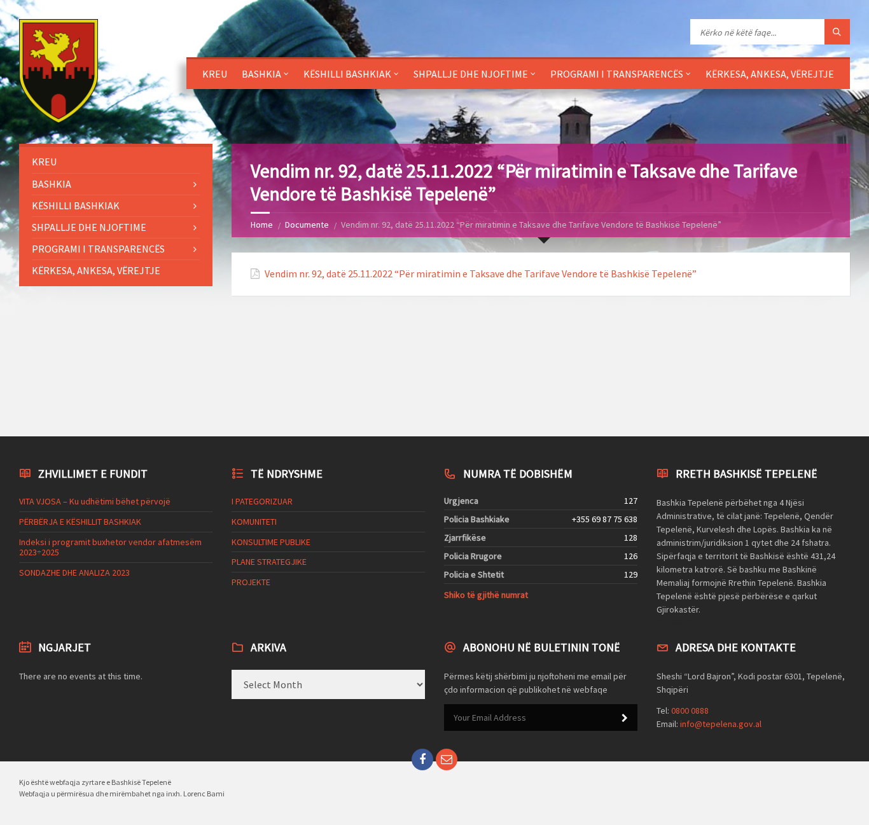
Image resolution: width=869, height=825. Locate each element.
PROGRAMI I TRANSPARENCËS (616, 73)
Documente (307, 224)
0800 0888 (690, 710)
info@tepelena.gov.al (720, 724)
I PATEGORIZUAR (262, 501)
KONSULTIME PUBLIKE (271, 542)
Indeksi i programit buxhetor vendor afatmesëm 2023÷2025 (110, 547)
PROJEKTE (251, 582)
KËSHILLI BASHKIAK (347, 73)
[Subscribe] (624, 718)
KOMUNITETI (254, 521)
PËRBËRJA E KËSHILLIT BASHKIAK (80, 521)
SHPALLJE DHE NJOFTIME (471, 73)
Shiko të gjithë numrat (486, 594)
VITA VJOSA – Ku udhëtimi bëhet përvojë (94, 501)
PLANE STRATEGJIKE (269, 561)
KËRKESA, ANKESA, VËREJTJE (770, 73)
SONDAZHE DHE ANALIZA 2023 (74, 572)
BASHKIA (261, 73)
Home (262, 224)
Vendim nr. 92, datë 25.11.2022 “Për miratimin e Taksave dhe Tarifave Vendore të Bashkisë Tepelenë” (481, 274)
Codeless (675, 621)
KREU (214, 73)
